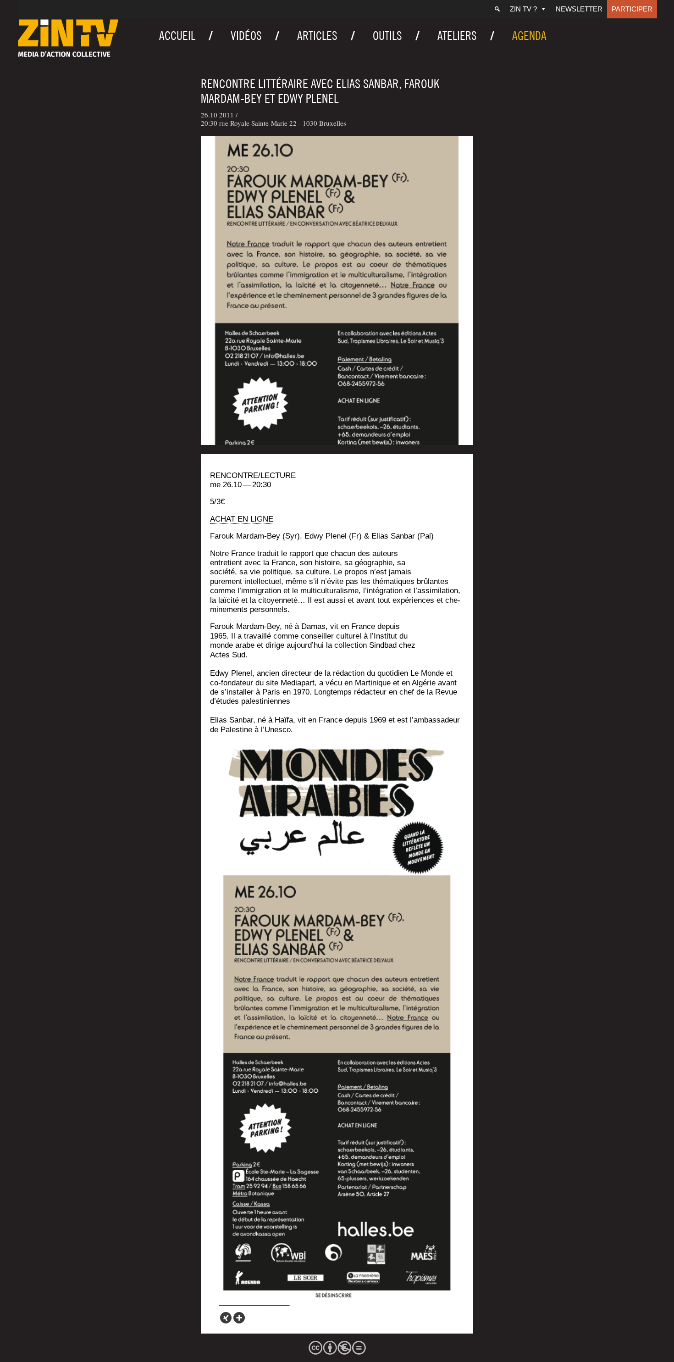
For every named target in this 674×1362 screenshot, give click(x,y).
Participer (632, 9)
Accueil (177, 35)
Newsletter (579, 9)
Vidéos (246, 35)
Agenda (529, 35)
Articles (317, 35)
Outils (387, 35)
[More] (239, 1317)
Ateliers (457, 35)
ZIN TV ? (523, 9)
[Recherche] (497, 9)
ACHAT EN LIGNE (241, 519)
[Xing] (226, 1317)
